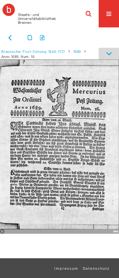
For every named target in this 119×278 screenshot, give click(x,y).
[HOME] (29, 13)
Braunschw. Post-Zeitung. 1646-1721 (33, 51)
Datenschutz (96, 268)
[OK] (88, 13)
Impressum (66, 268)
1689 (77, 51)
